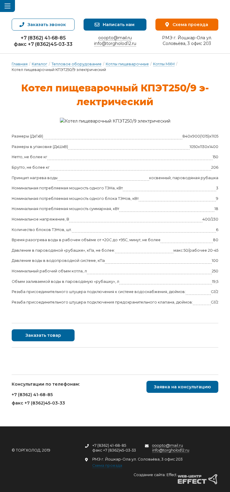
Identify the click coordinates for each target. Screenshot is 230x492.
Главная (20, 64)
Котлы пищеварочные (127, 64)
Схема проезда (107, 465)
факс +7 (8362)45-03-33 (43, 44)
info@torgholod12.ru (115, 43)
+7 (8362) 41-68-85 (43, 38)
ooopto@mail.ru (115, 37)
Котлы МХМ (164, 64)
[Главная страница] (50, 9)
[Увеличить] (115, 121)
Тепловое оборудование (77, 64)
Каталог (39, 64)
